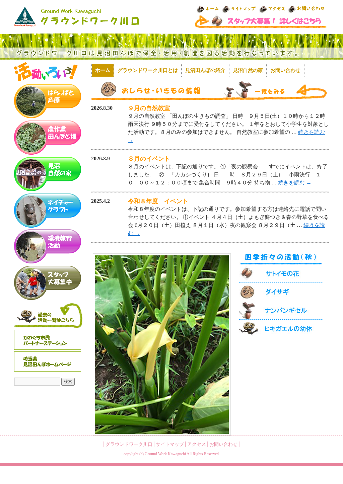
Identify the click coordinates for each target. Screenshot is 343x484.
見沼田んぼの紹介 (205, 70)
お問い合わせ (285, 70)
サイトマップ (170, 444)
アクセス (196, 444)
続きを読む (295, 182)
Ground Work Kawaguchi (165, 454)
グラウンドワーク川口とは (148, 70)
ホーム (102, 70)
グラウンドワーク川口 (129, 444)
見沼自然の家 (248, 70)
